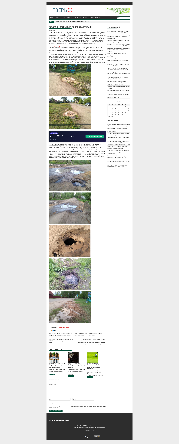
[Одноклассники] (51, 330)
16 (118, 110)
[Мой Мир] (53, 330)
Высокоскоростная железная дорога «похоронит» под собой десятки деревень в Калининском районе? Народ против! (118, 143)
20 (109, 112)
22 (115, 112)
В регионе (57, 17)
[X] (55, 330)
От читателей (85, 17)
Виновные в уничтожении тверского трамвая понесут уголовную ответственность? (118, 152)
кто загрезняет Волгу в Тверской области (87, 333)
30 (118, 114)
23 (118, 112)
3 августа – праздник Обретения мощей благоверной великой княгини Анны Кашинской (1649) (118, 73)
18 (125, 110)
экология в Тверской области (88, 335)
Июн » (112, 116)
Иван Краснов (61, 363)
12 (128, 108)
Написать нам (78, 17)
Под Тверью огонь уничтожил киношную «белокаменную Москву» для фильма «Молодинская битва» (116, 83)
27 (109, 114)
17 (122, 110)
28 (112, 114)
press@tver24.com (89, 430)
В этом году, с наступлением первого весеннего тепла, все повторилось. (70, 46)
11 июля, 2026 (91, 363)
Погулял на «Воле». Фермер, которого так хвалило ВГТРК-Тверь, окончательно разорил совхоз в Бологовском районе (63, 341)
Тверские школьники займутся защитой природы (118, 86)
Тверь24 (58, 335)
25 (125, 112)
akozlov (77, 363)
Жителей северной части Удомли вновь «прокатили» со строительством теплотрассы (118, 137)
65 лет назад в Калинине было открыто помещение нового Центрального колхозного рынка (118, 55)
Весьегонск (61, 333)
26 (128, 112)
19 (128, 110)
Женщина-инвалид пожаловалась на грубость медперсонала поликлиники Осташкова (117, 157)
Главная (51, 17)
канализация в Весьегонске (70, 333)
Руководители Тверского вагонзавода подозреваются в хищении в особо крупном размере (118, 130)
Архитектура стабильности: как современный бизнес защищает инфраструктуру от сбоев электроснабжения (118, 60)
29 (115, 114)
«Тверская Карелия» (64, 327)
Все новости (70, 17)
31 (122, 114)
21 (112, 112)
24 (122, 112)
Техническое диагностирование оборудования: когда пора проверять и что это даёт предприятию (118, 96)
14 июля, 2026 (72, 363)
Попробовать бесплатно (94, 136)
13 (109, 110)
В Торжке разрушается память (122, 133)
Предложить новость (95, 17)
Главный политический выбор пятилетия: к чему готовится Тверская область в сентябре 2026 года (118, 37)
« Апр (108, 116)
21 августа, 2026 (53, 363)
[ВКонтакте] (49, 330)
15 (115, 110)
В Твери (63, 17)
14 (112, 110)
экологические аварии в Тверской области (71, 335)
